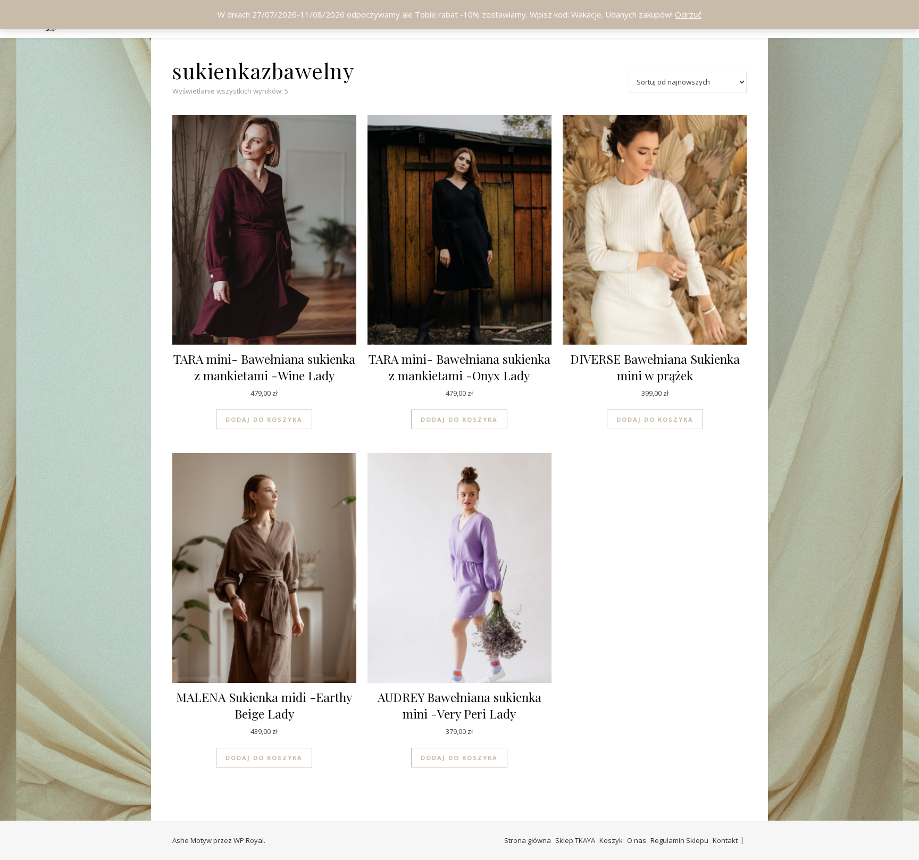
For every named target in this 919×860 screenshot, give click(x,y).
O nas (636, 840)
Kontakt (725, 840)
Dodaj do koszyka (264, 419)
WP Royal (248, 840)
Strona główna (527, 840)
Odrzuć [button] (688, 14)
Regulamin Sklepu (679, 840)
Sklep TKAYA (575, 840)
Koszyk (611, 840)
